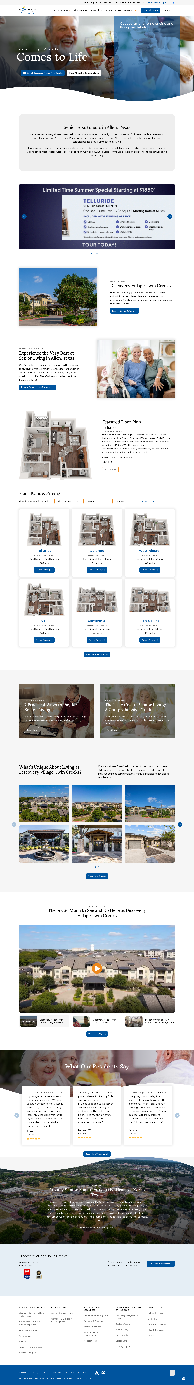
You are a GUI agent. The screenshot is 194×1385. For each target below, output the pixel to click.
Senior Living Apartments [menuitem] (63, 1313)
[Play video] (97, 968)
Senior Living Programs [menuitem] (30, 1347)
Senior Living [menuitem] (122, 1329)
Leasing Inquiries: (130, 2)
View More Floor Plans (97, 654)
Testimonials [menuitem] (25, 1336)
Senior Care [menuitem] (121, 1341)
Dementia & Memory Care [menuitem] (96, 1315)
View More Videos (97, 1034)
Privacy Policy (69, 1373)
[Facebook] (172, 1373)
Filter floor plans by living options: (35, 501)
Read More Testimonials (97, 1154)
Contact (169, 10)
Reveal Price (110, 469)
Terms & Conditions (85, 1373)
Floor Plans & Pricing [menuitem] (29, 1330)
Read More (31, 730)
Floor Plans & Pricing (101, 10)
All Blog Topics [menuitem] (123, 1346)
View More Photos (97, 876)
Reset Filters (147, 501)
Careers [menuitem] (151, 1336)
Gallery (117, 10)
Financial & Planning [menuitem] (93, 1321)
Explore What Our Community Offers (97, 1227)
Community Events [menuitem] (157, 1324)
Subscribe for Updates (159, 2)
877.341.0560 (57, 1373)
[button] (24, 216)
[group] (97, 216)
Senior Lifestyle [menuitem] (123, 1324)
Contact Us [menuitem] (153, 1319)
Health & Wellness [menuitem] (92, 1327)
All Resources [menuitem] (90, 1341)
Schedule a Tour (150, 10)
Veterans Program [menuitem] (28, 1353)
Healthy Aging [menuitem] (122, 1335)
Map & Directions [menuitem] (156, 1330)
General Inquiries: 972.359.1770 (97, 2)
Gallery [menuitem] (22, 1341)
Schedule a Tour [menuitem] (156, 1313)
